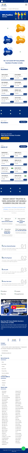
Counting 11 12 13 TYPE (6, 436)
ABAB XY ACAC (4, 417)
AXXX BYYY (4, 433)
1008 (3, 394)
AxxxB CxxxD (4, 435)
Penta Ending (17, 405)
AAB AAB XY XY (4, 406)
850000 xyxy (4, 403)
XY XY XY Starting (18, 435)
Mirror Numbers (18, 403)
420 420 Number (5, 399)
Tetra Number (18, 411)
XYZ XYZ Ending (18, 436)
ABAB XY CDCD (4, 419)
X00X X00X (17, 419)
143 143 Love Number (6, 397)
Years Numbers (18, 438)
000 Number (4, 391)
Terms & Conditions (5, 373)
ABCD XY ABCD (4, 430)
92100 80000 (18, 82)
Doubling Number (5, 442)
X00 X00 (16, 417)
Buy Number (4, 364)
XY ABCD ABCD (18, 430)
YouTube (3, 385)
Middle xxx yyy (18, 399)
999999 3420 (18, 90)
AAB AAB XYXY (4, 408)
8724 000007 (18, 74)
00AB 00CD (4, 392)
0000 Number (17, 439)
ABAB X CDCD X (5, 416)
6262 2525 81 (18, 168)
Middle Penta (17, 397)
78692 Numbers (5, 402)
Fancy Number (18, 392)
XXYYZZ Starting (18, 425)
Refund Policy (4, 375)
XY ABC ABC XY (18, 428)
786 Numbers (4, 400)
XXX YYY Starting (18, 422)
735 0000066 (5, 90)
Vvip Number (17, 413)
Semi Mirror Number (19, 406)
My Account (4, 368)
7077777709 (18, 98)
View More (23, 68)
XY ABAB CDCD (18, 427)
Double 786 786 (5, 439)
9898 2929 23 (18, 152)
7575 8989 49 (5, 160)
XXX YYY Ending (18, 420)
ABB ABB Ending (5, 420)
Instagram (4, 382)
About (3, 362)
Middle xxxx (17, 400)
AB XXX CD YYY (4, 410)
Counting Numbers (5, 438)
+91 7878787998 (4, 350)
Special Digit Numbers (19, 408)
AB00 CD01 (17, 441)
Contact (3, 366)
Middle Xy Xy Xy (18, 402)
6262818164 (4, 152)
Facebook (3, 380)
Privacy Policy (4, 371)
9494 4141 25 (18, 160)
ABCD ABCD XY (4, 428)
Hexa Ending (17, 394)
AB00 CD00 (4, 411)
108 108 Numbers (5, 396)
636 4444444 (5, 82)
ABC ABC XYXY (4, 424)
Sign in (4, 1)
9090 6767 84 (18, 175)
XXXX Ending (17, 424)
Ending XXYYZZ (18, 391)
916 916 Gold (4, 405)
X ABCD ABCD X (18, 416)
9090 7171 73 (5, 168)
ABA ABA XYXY (4, 413)
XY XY (16, 431)
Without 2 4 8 (17, 414)
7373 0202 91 (5, 175)
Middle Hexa (17, 396)
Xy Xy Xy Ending (18, 433)
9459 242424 (5, 74)
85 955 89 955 (5, 98)
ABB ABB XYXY (4, 422)
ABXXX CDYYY (4, 431)
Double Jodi (4, 441)
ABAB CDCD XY (4, 414)
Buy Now (12, 78)
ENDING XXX (4, 444)
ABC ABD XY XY (4, 425)
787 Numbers (17, 442)
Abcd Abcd (4, 427)
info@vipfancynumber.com (6, 353)
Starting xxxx (17, 410)
